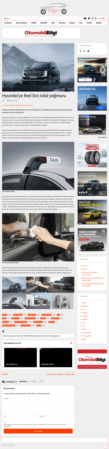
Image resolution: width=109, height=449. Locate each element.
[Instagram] (93, 18)
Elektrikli (43, 23)
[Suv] (54, 13)
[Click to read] (20, 357)
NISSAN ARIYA (47, 364)
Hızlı (53, 23)
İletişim (99, 23)
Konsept (62, 23)
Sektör (89, 23)
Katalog (84, 313)
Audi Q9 (84, 269)
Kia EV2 (84, 266)
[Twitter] (89, 18)
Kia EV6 (5, 374)
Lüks (83, 323)
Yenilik (33, 23)
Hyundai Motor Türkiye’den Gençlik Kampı (18, 105)
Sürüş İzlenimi (21, 23)
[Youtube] (85, 18)
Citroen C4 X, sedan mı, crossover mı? (60, 374)
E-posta (42, 416)
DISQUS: (41, 381)
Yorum (6, 398)
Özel (80, 23)
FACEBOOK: (33, 381)
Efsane (72, 23)
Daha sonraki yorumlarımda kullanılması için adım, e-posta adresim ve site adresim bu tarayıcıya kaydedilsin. (35, 425)
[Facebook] (96, 18)
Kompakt (85, 316)
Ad (5, 416)
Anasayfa (8, 23)
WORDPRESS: (23, 381)
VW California (11, 364)
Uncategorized (86, 336)
